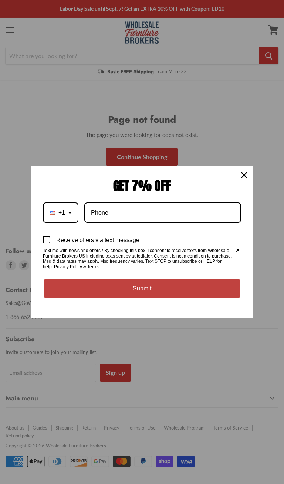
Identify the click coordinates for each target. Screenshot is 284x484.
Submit (142, 288)
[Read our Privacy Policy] (236, 251)
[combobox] (60, 212)
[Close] (244, 175)
